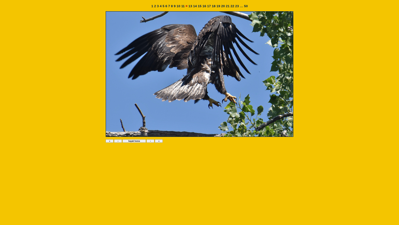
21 (228, 6)
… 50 (244, 6)
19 (218, 6)
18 (214, 6)
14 (195, 6)
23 (237, 6)
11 (183, 6)
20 (223, 6)
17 (209, 6)
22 (232, 6)
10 (178, 6)
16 (204, 6)
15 (200, 6)
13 (190, 6)
